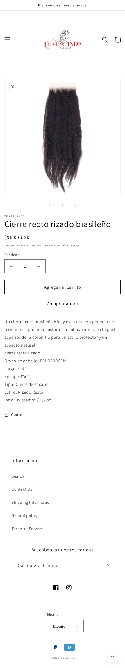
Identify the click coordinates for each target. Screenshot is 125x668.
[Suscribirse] (106, 565)
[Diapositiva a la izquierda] (49, 205)
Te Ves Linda (67, 657)
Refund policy (25, 515)
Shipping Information (32, 502)
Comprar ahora (62, 303)
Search (18, 476)
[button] (7, 39)
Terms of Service (27, 528)
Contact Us (22, 489)
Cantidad (11, 254)
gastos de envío (20, 245)
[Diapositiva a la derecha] (75, 205)
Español (60, 626)
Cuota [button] (16, 414)
